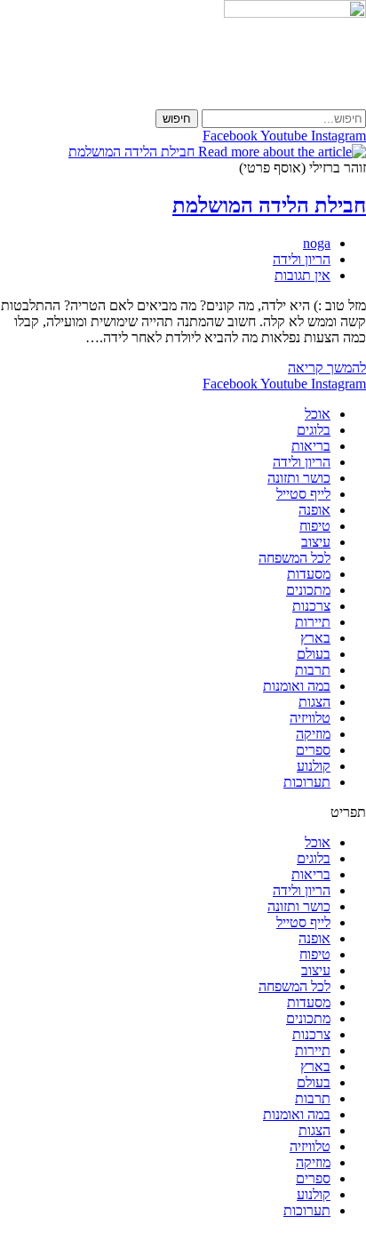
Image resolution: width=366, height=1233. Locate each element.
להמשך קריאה (327, 367)
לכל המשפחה (294, 557)
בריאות (310, 445)
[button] (183, 813)
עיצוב (315, 541)
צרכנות (311, 605)
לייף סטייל (303, 493)
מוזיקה (313, 733)
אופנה (314, 509)
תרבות (312, 669)
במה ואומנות (296, 685)
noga (316, 243)
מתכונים (308, 589)
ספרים (313, 749)
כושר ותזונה (298, 477)
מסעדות (308, 573)
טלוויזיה (310, 717)
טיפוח (314, 525)
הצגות (314, 701)
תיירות (312, 621)
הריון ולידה (301, 259)
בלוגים (313, 429)
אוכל (317, 413)
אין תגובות (302, 275)
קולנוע (313, 765)
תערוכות (306, 781)
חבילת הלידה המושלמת (269, 205)
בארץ (315, 637)
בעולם (313, 653)
